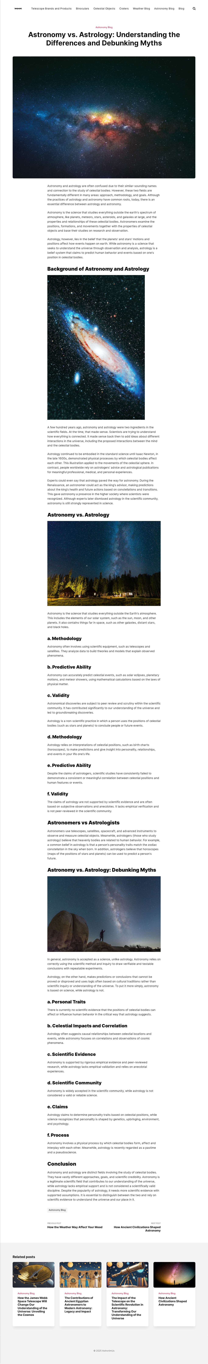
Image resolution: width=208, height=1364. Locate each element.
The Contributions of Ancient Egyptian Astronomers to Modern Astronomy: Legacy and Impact (79, 1304)
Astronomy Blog (164, 8)
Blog (181, 8)
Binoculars (82, 8)
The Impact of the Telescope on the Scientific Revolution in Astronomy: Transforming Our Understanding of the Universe (127, 1308)
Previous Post (74, 1225)
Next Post (137, 1227)
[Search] (194, 8)
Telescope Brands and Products (51, 8)
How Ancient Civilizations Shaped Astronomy (173, 1301)
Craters (124, 8)
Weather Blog (141, 8)
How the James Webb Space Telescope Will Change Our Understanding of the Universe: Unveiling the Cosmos (33, 1306)
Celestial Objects (104, 8)
